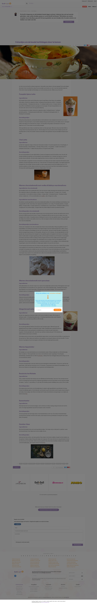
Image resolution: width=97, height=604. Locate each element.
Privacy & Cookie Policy (45, 602)
